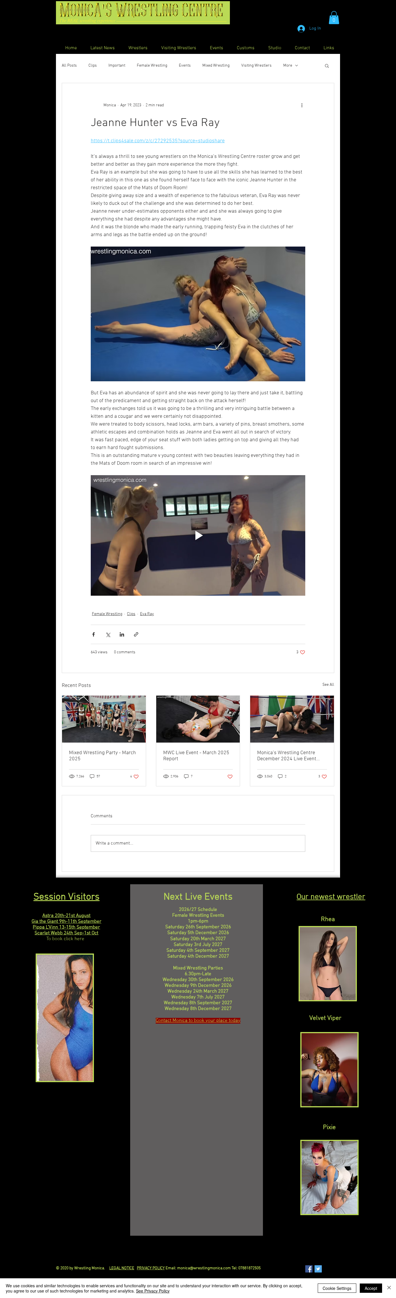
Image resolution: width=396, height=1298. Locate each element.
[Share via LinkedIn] (122, 634)
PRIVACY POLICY (151, 1268)
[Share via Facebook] (93, 634)
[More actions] (301, 105)
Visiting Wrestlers (256, 65)
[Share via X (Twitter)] (107, 634)
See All (328, 684)
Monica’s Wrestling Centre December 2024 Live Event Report (286, 756)
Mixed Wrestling (216, 65)
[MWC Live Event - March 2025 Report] (198, 719)
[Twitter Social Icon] (318, 1269)
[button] (333, 17)
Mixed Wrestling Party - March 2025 (102, 756)
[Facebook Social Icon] (309, 1269)
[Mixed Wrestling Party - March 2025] (104, 719)
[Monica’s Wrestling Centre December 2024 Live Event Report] (292, 719)
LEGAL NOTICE (121, 1268)
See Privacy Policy (153, 1291)
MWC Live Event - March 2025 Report (196, 756)
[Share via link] (136, 634)
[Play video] (198, 535)
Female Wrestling (152, 65)
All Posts (69, 65)
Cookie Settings (337, 1288)
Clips (92, 65)
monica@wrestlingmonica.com (204, 1268)
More (287, 65)
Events (185, 65)
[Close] (389, 1288)
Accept (371, 1288)
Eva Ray (147, 614)
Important (116, 65)
